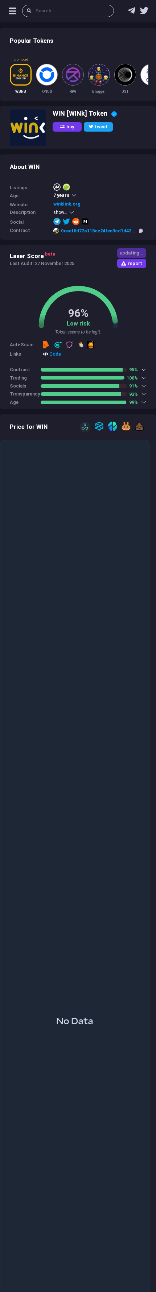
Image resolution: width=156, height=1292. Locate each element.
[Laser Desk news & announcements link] (144, 12)
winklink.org (67, 204)
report (135, 263)
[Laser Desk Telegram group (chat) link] (131, 12)
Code (54, 354)
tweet (101, 126)
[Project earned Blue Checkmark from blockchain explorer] (114, 113)
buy (70, 126)
